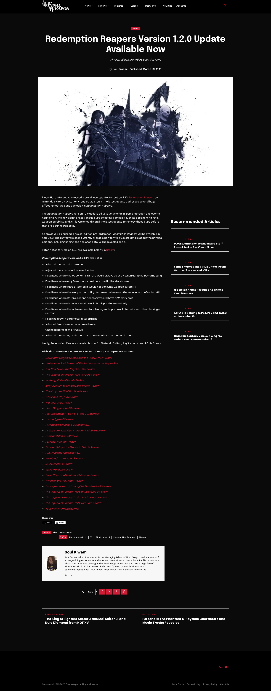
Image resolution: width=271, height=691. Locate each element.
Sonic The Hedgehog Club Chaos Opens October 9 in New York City (200, 268)
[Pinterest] (116, 592)
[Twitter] (220, 667)
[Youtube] (226, 667)
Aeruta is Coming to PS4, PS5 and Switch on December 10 (201, 314)
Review (78, 358)
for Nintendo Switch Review (72, 447)
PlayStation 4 (103, 537)
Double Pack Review (78, 486)
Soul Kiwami (120, 69)
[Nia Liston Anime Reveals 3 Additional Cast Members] (176, 282)
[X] (71, 575)
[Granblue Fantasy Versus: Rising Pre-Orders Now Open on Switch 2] (176, 328)
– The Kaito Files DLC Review (72, 414)
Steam (110, 250)
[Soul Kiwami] (53, 563)
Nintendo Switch (77, 537)
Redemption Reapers (141, 197)
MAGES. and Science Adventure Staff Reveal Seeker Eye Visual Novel (198, 245)
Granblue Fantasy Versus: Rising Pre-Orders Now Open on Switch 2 (198, 337)
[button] (225, 6)
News (135, 29)
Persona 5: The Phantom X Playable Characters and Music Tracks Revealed (183, 621)
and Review (67, 425)
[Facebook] (102, 592)
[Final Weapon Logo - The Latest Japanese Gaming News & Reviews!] (59, 6)
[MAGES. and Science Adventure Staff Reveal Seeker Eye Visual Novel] (176, 236)
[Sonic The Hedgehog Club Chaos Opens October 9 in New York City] (176, 259)
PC (91, 537)
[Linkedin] (66, 575)
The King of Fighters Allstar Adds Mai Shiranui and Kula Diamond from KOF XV (85, 621)
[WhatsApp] (124, 592)
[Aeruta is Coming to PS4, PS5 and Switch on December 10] (176, 305)
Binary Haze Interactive (62, 532)
